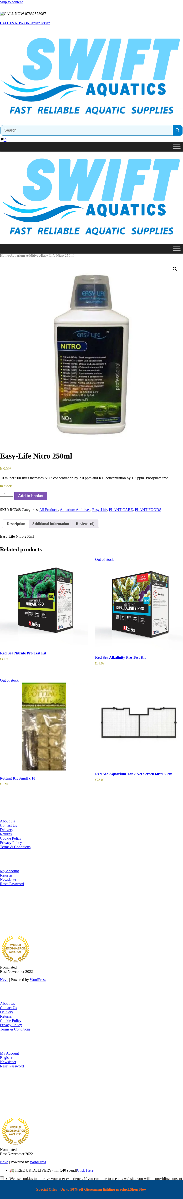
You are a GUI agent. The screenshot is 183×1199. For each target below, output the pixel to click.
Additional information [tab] (50, 524)
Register (6, 875)
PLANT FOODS (148, 510)
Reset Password (12, 884)
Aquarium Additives (25, 255)
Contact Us (8, 825)
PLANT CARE (121, 510)
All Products (48, 510)
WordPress (38, 980)
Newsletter (8, 880)
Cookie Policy (10, 838)
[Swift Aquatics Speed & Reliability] (91, 77)
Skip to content (11, 2)
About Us (7, 821)
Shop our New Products (18, 912)
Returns (6, 834)
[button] (175, 269)
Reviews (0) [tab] (85, 524)
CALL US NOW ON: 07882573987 (25, 23)
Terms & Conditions (15, 847)
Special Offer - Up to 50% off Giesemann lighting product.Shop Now (91, 1189)
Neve (4, 980)
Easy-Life (99, 510)
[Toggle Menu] (177, 147)
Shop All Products (13, 921)
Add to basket (30, 496)
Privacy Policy (11, 843)
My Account (9, 871)
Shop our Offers (12, 916)
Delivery (6, 830)
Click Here (85, 1170)
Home (4, 255)
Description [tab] (16, 524)
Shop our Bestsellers (15, 908)
